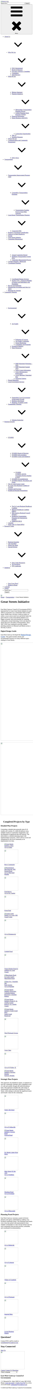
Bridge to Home (12, 585)
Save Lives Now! (13, 583)
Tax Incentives (16, 564)
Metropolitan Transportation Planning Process (23, 110)
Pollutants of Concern (21, 339)
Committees (15, 73)
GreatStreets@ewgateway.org (9, 1342)
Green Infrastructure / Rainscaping (21, 372)
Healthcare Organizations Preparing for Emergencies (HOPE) (19, 517)
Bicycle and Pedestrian (14, 285)
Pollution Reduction (17, 420)
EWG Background (17, 68)
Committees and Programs (23, 344)
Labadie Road (8, 951)
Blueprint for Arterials (14, 290)
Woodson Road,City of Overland (9, 1192)
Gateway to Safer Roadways (16, 234)
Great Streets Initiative (14, 237)
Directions (15, 1370)
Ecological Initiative (17, 346)
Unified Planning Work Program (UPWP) (22, 113)
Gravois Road (8, 1135)
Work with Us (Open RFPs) (16, 524)
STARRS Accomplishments (20, 479)
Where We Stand (13, 545)
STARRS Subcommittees (19, 455)
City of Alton (8, 847)
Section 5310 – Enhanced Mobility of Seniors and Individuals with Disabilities (22, 282)
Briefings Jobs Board (18, 401)
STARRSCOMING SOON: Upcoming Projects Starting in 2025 (23, 475)
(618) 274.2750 (20, 1383)
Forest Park (7, 910)
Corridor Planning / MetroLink (17, 261)
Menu (16, 33)
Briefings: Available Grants (19, 402)
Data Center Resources (18, 563)
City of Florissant (9, 1297)
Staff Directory (16, 75)
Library (6, 588)
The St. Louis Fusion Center (16, 484)
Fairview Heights (9, 1075)
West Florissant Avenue (11, 1033)
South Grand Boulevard (8, 1015)
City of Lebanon (9, 1262)
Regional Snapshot (13, 542)
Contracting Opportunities (22, 134)
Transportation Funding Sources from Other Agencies (22, 211)
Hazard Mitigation (13, 380)
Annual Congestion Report (19, 255)
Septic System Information (23, 370)
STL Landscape (16, 566)
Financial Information (18, 116)
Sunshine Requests (17, 137)
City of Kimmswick (10, 934)
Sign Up (3, 1350)
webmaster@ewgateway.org (19, 1384)
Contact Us (9, 1370)
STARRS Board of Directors (20, 453)
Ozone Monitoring (20, 343)
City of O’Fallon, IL (10, 1067)
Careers (3, 1370)
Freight (10, 236)
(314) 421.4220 (9, 1383)
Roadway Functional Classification (18, 232)
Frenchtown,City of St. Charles (9, 892)
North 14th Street (9, 1110)
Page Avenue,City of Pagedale (9, 985)
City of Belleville (9, 1245)
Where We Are (12, 138)
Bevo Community (9, 864)
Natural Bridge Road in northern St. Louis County (11, 970)
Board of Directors (17, 70)
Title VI (14, 135)
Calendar (10, 523)
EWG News (15, 158)
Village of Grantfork (10, 1280)
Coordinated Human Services (20, 279)
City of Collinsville (9, 1127)
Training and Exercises (14, 489)
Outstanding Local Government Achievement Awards (21, 398)
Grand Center (8, 917)
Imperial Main (8, 1314)
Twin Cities (7, 1050)
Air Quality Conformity (22, 341)
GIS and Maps (12, 543)
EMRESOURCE (17, 521)
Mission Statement (17, 92)
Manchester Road (9, 978)
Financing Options (20, 378)
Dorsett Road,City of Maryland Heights (9, 872)
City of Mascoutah (9, 1211)
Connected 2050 (16, 231)
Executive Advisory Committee (21, 71)
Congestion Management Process (21, 260)
